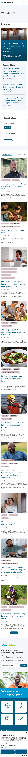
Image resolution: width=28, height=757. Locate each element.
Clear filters (6, 142)
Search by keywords (9, 123)
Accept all (14, 750)
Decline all (14, 753)
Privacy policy (4, 747)
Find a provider (6, 730)
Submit (23, 665)
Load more (14, 633)
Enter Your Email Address (8, 665)
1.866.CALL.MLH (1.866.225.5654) (15, 694)
